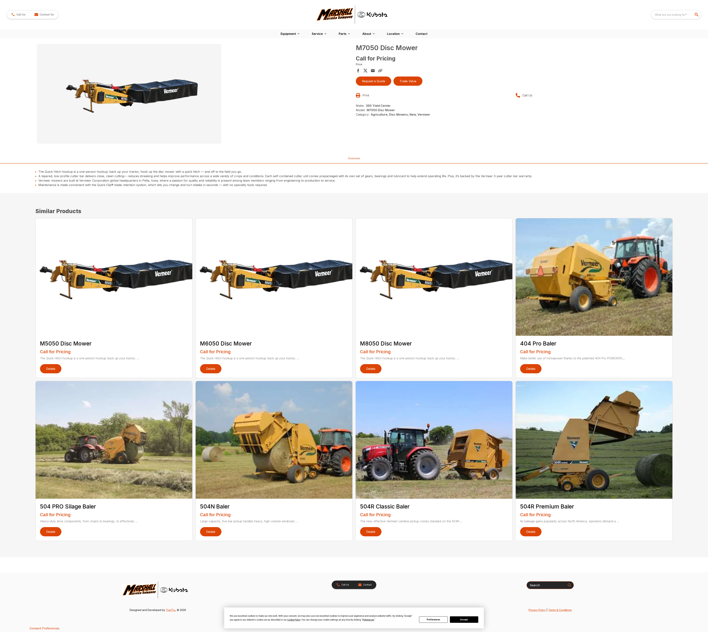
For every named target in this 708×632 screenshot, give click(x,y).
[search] (697, 14)
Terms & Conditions (560, 610)
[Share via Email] (373, 70)
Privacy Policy (537, 610)
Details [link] (50, 369)
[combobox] (676, 14)
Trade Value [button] (408, 81)
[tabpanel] (194, 94)
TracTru (170, 610)
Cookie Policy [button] (293, 620)
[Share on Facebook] (358, 70)
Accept (464, 619)
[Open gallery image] (129, 94)
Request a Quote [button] (373, 81)
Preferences (433, 619)
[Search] (569, 585)
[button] (18, 14)
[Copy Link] (380, 70)
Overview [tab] (354, 158)
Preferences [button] (368, 620)
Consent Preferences (44, 628)
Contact (421, 34)
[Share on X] (365, 70)
